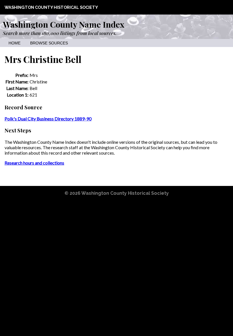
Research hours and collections (34, 162)
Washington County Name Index (63, 24)
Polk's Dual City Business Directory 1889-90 (48, 118)
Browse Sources (49, 43)
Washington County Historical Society (51, 7)
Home (14, 43)
